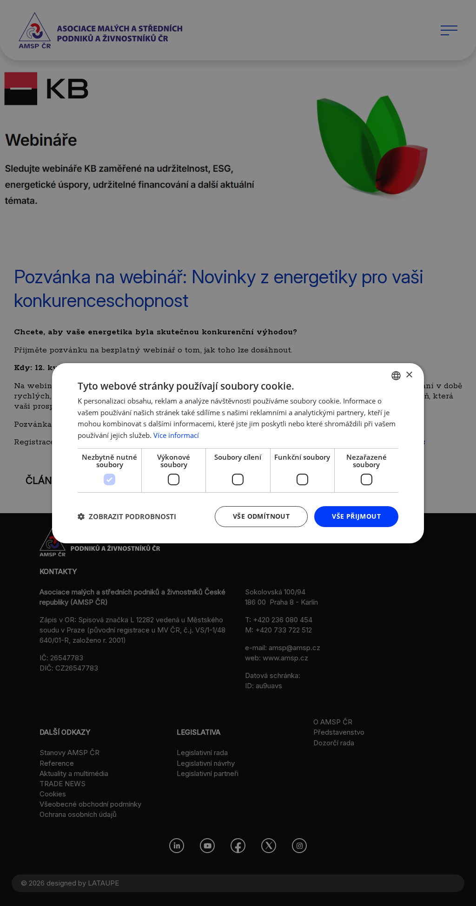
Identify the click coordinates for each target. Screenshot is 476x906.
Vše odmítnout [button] (261, 516)
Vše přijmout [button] (356, 516)
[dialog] (238, 453)
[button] (127, 516)
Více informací (176, 435)
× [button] (408, 375)
